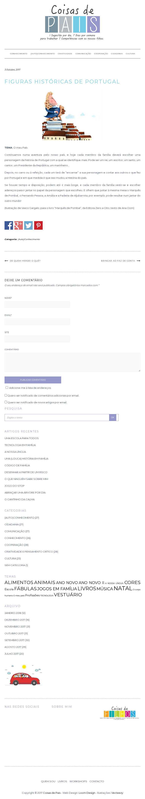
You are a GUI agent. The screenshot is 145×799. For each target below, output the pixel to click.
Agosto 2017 (13, 646)
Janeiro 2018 (13, 612)
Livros (62, 781)
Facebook (9, 225)
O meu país (19, 595)
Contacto (96, 781)
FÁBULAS (25, 588)
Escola (9, 589)
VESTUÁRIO (68, 594)
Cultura (130, 54)
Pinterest (38, 225)
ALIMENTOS (19, 582)
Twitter (28, 225)
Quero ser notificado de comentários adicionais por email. (43, 395)
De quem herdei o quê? (25, 260)
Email (8, 315)
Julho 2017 (12, 653)
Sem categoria (15, 565)
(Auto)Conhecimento (43, 54)
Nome (8, 298)
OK (112, 417)
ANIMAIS (44, 582)
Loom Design (87, 792)
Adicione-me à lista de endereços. (30, 387)
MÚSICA (105, 588)
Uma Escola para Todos (22, 438)
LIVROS (87, 588)
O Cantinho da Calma (20, 499)
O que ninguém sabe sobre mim (26, 478)
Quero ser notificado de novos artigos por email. (37, 402)
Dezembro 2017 (15, 619)
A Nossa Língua (15, 451)
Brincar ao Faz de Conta (118, 260)
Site (7, 332)
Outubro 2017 (14, 633)
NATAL (123, 588)
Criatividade (65, 54)
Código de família (17, 465)
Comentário (12, 349)
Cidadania (117, 54)
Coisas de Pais (51, 792)
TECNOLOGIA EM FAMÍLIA (20, 444)
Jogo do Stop (15, 485)
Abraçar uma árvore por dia (25, 492)
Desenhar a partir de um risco (26, 472)
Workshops (78, 781)
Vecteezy (117, 792)
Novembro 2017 (15, 626)
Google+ (18, 225)
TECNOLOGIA (46, 595)
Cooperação (101, 54)
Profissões (32, 595)
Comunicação (83, 54)
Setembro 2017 (14, 640)
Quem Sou (48, 781)
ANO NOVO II (91, 582)
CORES (132, 582)
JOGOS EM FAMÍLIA (57, 588)
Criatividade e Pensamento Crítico (29, 551)
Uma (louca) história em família (26, 458)
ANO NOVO (67, 582)
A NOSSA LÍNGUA (114, 583)
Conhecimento (18, 54)
